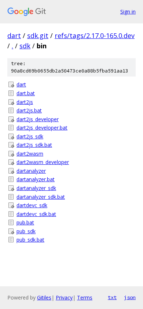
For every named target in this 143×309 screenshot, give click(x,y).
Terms (84, 297)
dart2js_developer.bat (41, 127)
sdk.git (37, 35)
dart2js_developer (37, 119)
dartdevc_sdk (31, 205)
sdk (24, 45)
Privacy (64, 297)
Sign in (128, 11)
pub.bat (25, 222)
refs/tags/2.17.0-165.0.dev (95, 35)
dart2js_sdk (29, 136)
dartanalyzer (31, 170)
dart (14, 35)
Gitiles (44, 297)
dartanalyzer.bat (35, 179)
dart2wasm (29, 153)
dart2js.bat (29, 110)
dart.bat (25, 93)
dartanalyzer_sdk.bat (40, 196)
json (130, 297)
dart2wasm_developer (42, 162)
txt (112, 297)
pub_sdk (26, 231)
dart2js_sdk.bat (34, 144)
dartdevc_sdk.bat (36, 214)
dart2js (24, 101)
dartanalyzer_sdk (36, 188)
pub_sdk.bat (30, 239)
